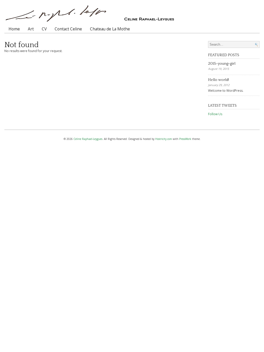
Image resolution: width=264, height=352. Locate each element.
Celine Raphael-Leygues (87, 139)
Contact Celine (68, 29)
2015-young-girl (221, 64)
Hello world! (218, 80)
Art (31, 29)
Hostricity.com (163, 139)
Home (14, 29)
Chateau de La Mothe (110, 29)
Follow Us (215, 114)
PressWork (185, 139)
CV (44, 29)
